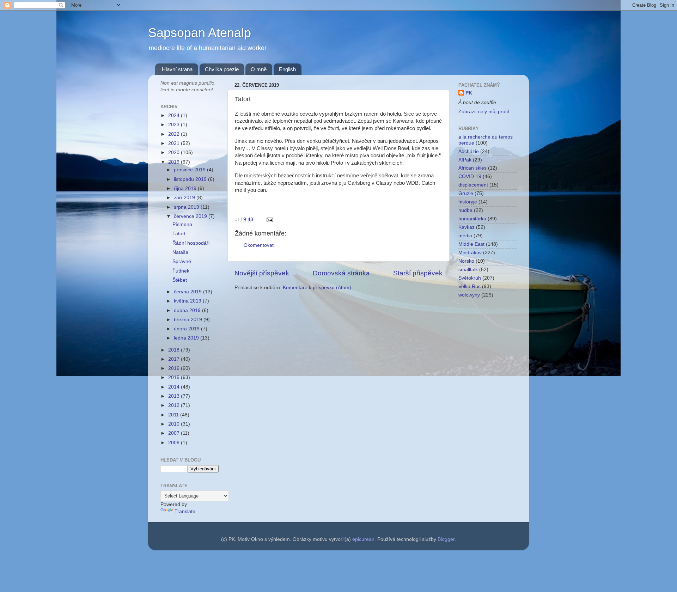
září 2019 (185, 197)
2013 (174, 396)
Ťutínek (180, 271)
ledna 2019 (187, 338)
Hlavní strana (177, 69)
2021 (174, 143)
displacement (473, 185)
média (465, 235)
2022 (174, 134)
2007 (174, 433)
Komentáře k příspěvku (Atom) (317, 287)
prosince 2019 (190, 169)
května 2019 (188, 301)
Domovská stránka (341, 273)
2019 (174, 162)
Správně (181, 261)
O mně (259, 69)
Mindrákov (470, 252)
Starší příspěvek (418, 273)
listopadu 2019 (191, 179)
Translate (185, 511)
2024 (174, 115)
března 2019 (188, 319)
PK (468, 93)
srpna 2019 (187, 207)
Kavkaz (466, 227)
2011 (174, 414)
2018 (174, 350)
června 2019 (188, 291)
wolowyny (469, 295)
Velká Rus (469, 286)
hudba (465, 210)
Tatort (178, 233)
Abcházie (468, 151)
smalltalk (468, 269)
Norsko (466, 261)
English (287, 69)
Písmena (182, 224)
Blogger (446, 539)
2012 (174, 405)
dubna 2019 (188, 310)
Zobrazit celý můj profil (483, 111)
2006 (174, 442)
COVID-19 (469, 176)
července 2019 (191, 216)
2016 (174, 368)
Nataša (180, 252)
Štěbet (179, 280)
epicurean (363, 539)
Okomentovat (259, 245)
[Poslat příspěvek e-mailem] (268, 219)
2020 (174, 152)
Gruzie (465, 193)
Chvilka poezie (222, 69)
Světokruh (469, 278)
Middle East (471, 244)
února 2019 (187, 328)
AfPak (464, 160)
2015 (174, 377)
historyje (467, 202)
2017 (174, 359)
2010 (174, 424)
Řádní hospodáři (190, 243)
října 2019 (186, 188)
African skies (472, 168)
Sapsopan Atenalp (199, 32)
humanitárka (472, 218)
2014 (174, 387)
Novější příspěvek (261, 273)
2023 (174, 124)
